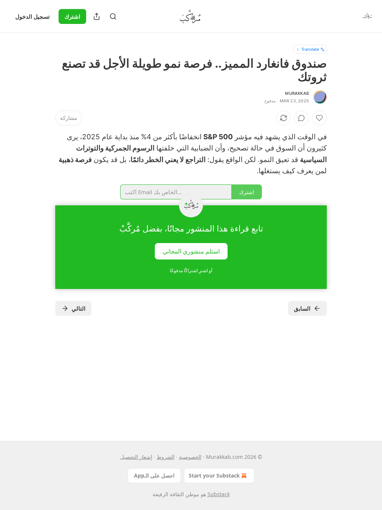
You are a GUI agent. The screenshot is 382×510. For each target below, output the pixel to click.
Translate (310, 49)
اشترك (72, 16)
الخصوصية (190, 456)
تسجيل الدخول (32, 16)
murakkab (297, 93)
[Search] (113, 16)
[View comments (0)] (301, 118)
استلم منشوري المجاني (191, 251)
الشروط (166, 456)
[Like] (319, 118)
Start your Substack (214, 475)
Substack (218, 494)
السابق (302, 308)
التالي (78, 308)
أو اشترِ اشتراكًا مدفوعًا (191, 270)
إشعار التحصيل (136, 456)
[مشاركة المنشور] (96, 16)
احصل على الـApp (154, 475)
